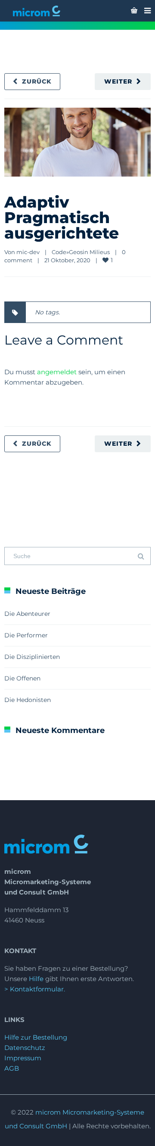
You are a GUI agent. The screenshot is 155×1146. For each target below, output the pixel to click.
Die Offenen (22, 678)
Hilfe (36, 979)
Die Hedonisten (27, 700)
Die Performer (26, 635)
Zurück (37, 81)
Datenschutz (24, 1048)
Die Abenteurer (27, 614)
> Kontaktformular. (34, 989)
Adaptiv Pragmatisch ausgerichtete (61, 217)
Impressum (22, 1058)
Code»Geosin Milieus (81, 251)
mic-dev (28, 251)
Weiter (118, 81)
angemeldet (57, 372)
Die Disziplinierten (32, 657)
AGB (11, 1068)
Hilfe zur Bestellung (35, 1037)
